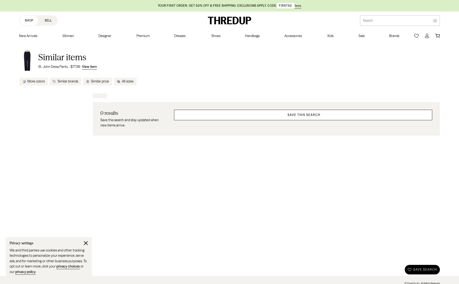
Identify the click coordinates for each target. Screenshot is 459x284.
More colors (36, 81)
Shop (29, 20)
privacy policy (25, 272)
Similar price (100, 81)
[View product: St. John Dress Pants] (27, 60)
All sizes (127, 81)
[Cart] (437, 35)
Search (368, 20)
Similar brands (68, 81)
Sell (48, 20)
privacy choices (68, 266)
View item (89, 67)
